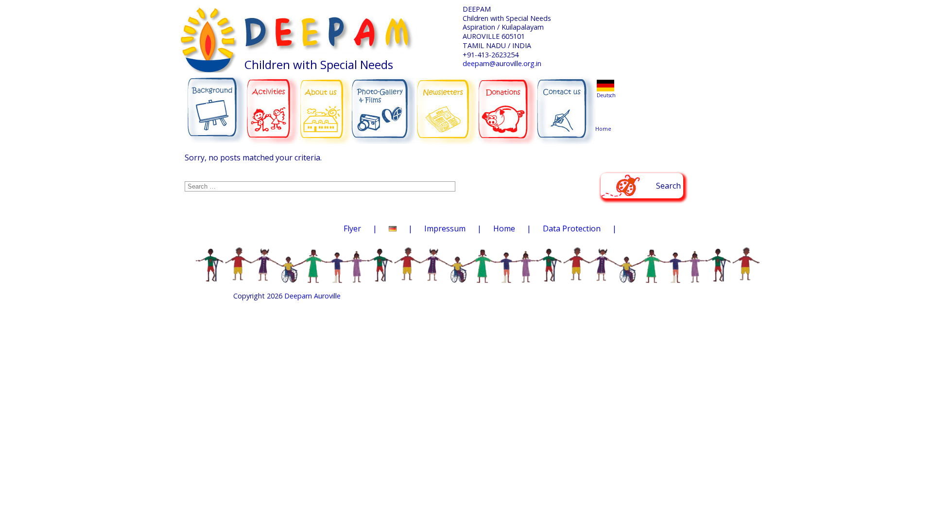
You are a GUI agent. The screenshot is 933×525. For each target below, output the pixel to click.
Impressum (445, 228)
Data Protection (572, 228)
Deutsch (606, 95)
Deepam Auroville (312, 295)
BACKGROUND (215, 104)
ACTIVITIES (275, 104)
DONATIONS (508, 103)
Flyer (352, 228)
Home (605, 110)
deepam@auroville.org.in (502, 63)
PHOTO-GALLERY (383, 105)
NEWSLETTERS (448, 103)
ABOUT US (326, 103)
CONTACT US (566, 104)
